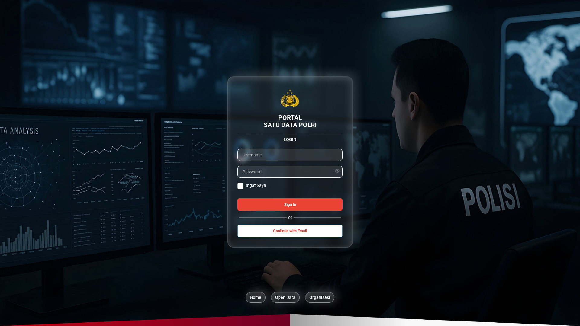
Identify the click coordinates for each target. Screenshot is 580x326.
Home (255, 297)
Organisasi (319, 297)
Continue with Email (290, 231)
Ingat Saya (256, 185)
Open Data (285, 297)
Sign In (290, 204)
